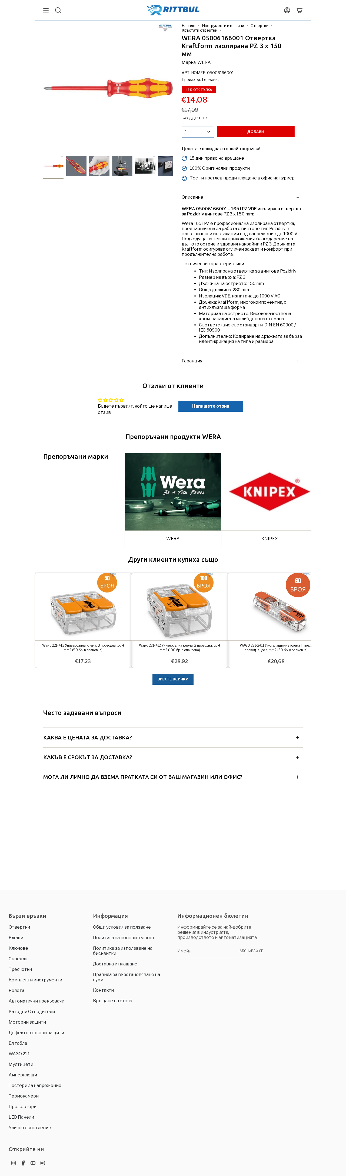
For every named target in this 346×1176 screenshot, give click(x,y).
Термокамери (24, 1096)
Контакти (103, 990)
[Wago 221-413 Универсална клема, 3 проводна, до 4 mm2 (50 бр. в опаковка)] (83, 606)
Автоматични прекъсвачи (36, 1001)
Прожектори (22, 1106)
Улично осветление (30, 1127)
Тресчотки (20, 969)
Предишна (43, 88)
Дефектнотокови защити (36, 1032)
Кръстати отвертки (199, 30)
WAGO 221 (19, 1053)
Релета (16, 990)
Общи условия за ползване (122, 927)
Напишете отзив (210, 406)
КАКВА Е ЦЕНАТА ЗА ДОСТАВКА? (87, 737)
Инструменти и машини (223, 25)
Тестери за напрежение (35, 1085)
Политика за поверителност (124, 937)
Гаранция (192, 360)
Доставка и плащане (115, 964)
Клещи (16, 937)
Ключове (18, 948)
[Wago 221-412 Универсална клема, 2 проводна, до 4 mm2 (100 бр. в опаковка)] (179, 606)
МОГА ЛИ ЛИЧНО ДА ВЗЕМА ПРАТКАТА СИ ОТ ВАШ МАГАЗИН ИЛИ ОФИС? (142, 777)
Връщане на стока (112, 1000)
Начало (188, 25)
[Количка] (299, 10)
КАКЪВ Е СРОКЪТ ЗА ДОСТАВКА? (87, 757)
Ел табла (18, 1043)
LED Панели (21, 1117)
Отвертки (259, 25)
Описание (192, 197)
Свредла (18, 958)
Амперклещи (23, 1074)
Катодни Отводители (32, 1011)
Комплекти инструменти (35, 979)
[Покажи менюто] (46, 10)
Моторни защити (27, 1022)
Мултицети (21, 1064)
